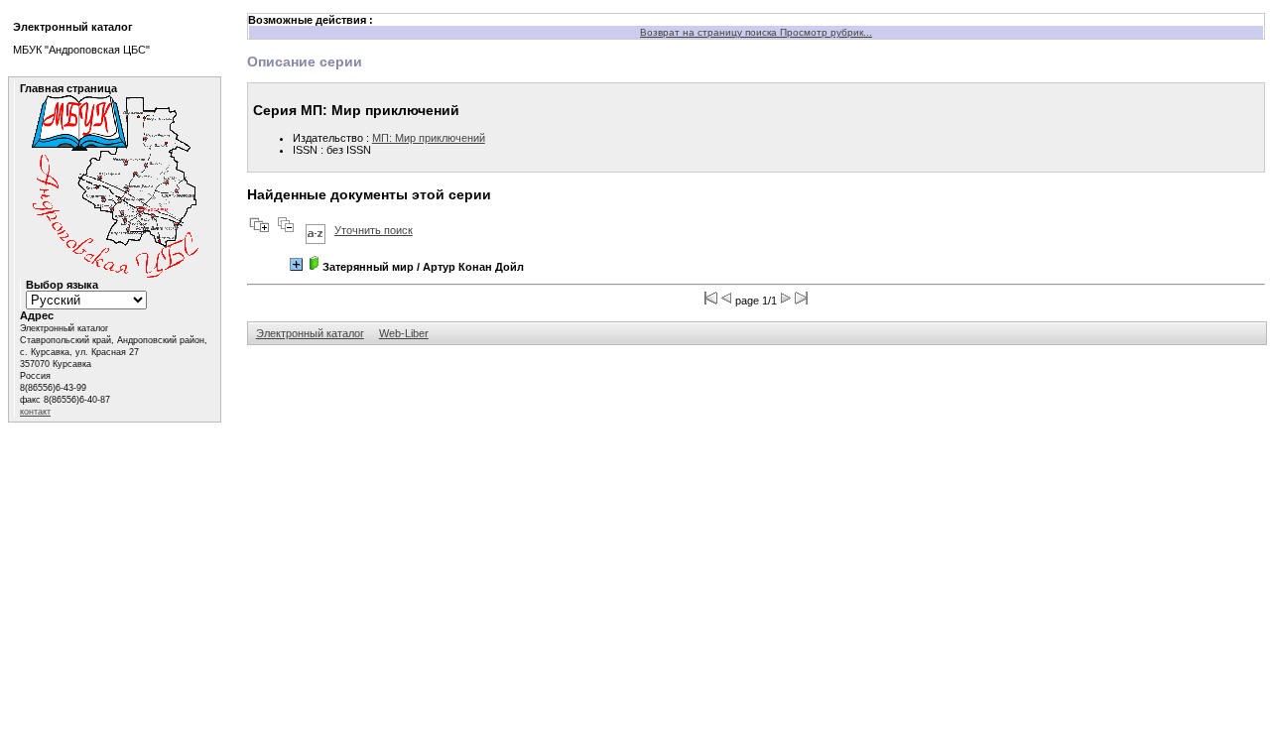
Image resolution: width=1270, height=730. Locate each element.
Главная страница (68, 88)
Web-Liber (404, 333)
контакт (35, 412)
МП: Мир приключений (428, 138)
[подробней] (296, 264)
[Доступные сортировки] (315, 230)
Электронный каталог (310, 333)
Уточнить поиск (373, 230)
